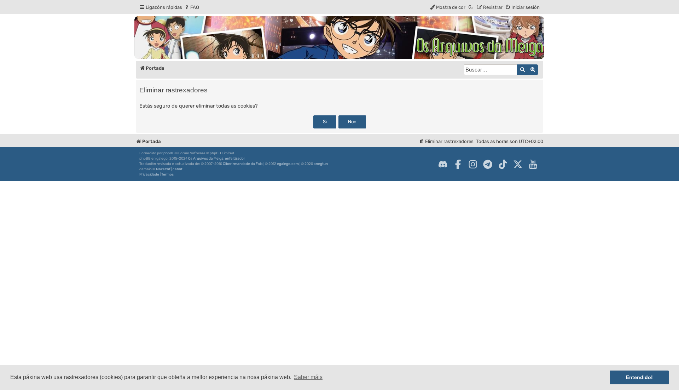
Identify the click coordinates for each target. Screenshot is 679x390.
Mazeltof (163, 169)
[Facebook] (458, 164)
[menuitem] (191, 7)
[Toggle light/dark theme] (471, 7)
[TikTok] (502, 164)
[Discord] (442, 164)
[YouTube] (533, 164)
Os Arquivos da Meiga (206, 158)
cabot (177, 169)
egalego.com (288, 164)
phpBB (169, 153)
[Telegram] (487, 164)
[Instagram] (472, 164)
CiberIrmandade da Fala (243, 164)
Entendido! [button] (639, 377)
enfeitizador (235, 158)
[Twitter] (517, 164)
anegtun (321, 164)
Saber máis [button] (308, 377)
